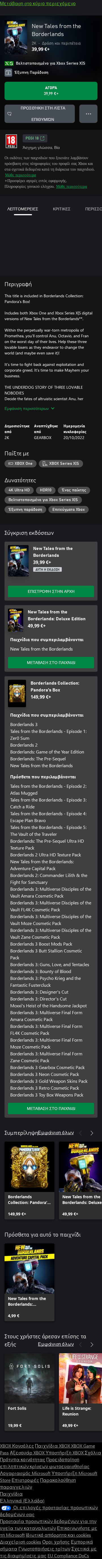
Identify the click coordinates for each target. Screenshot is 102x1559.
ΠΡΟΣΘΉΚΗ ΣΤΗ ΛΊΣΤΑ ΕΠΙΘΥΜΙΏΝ (43, 113)
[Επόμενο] (91, 1133)
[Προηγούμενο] (80, 1133)
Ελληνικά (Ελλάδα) (22, 1501)
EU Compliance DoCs (68, 1555)
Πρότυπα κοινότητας (22, 1459)
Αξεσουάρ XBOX (28, 1453)
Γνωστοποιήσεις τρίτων (44, 1549)
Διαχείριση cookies (20, 1542)
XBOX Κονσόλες (17, 1446)
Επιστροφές (25, 1480)
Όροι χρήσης (56, 1542)
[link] (29, 1180)
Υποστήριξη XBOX (65, 1453)
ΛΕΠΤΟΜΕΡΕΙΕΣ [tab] (22, 209)
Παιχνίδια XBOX (53, 1446)
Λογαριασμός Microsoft (25, 1473)
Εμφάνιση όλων (56, 1132)
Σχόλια (93, 1453)
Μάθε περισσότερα (20, 175)
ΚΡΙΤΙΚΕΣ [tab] (62, 209)
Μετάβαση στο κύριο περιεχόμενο (38, 3)
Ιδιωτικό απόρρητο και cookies (58, 1535)
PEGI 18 (32, 138)
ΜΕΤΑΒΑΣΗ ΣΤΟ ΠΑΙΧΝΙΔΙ (51, 662)
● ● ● (88, 113)
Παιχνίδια (11, 1494)
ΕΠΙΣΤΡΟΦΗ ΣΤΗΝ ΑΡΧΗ (51, 591)
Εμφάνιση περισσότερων (27, 408)
